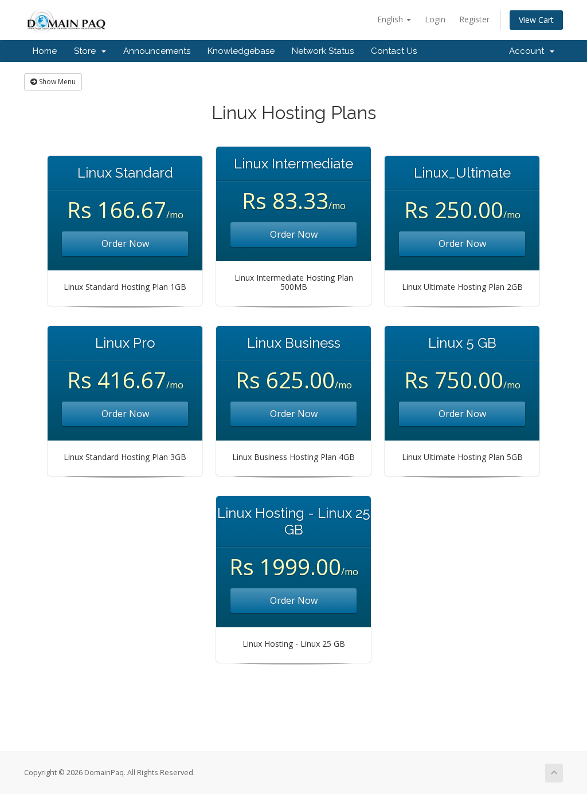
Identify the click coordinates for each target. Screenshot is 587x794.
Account (529, 51)
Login (435, 19)
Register (474, 19)
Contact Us (394, 51)
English (391, 19)
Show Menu (56, 82)
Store (87, 51)
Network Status (323, 51)
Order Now (125, 243)
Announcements (156, 51)
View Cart (536, 19)
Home (45, 51)
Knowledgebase (241, 51)
